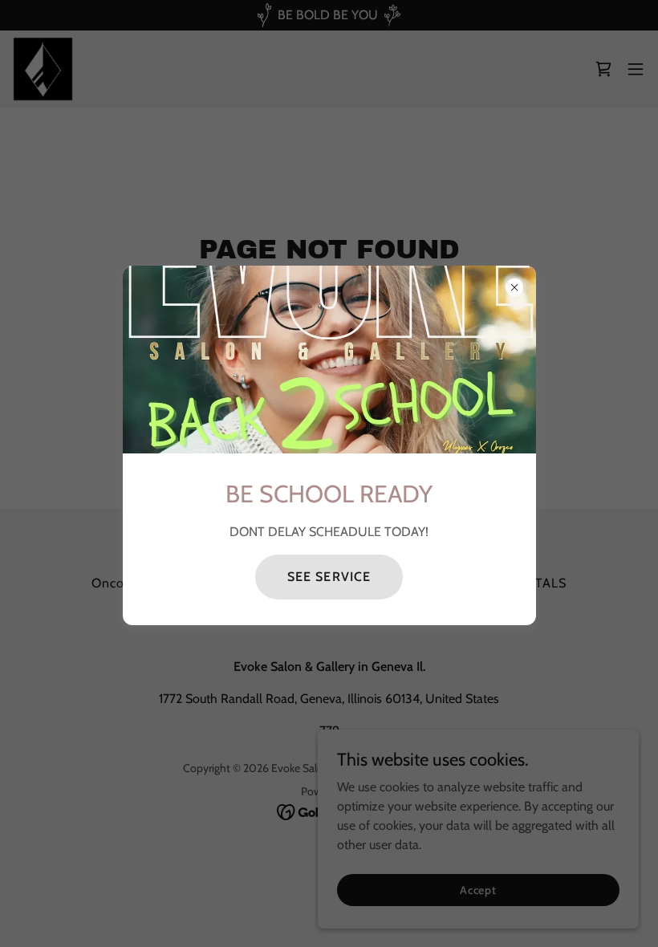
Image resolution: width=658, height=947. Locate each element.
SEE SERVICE (328, 576)
